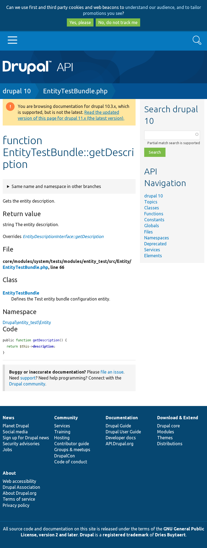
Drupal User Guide (123, 431)
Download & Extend (177, 417)
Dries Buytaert (170, 534)
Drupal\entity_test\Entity (27, 322)
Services (152, 249)
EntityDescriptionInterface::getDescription (63, 236)
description (43, 346)
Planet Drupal (16, 425)
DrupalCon (64, 455)
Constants (154, 219)
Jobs (7, 449)
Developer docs (121, 437)
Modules (165, 431)
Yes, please (80, 22)
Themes (165, 437)
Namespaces (156, 237)
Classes (151, 207)
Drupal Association (21, 487)
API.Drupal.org (119, 443)
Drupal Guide (118, 425)
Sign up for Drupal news (26, 437)
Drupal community (27, 383)
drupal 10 (17, 91)
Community (66, 417)
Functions (153, 213)
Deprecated (155, 243)
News (8, 417)
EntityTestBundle (21, 292)
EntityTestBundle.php (75, 91)
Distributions (169, 443)
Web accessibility (19, 481)
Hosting (62, 437)
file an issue (112, 371)
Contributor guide (71, 443)
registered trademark (126, 534)
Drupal (87, 534)
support (28, 377)
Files (148, 231)
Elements (153, 255)
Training (62, 431)
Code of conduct (70, 461)
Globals (151, 225)
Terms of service (19, 499)
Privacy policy (16, 505)
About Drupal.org (19, 493)
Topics (150, 201)
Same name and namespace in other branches (56, 186)
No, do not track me (117, 22)
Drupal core (168, 425)
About (9, 473)
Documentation (122, 417)
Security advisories (21, 443)
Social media (15, 431)
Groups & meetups (72, 449)
